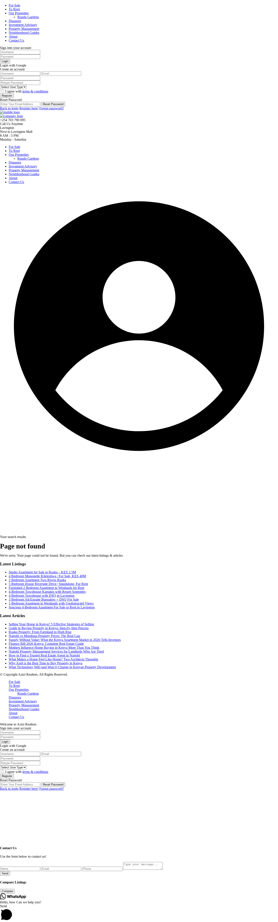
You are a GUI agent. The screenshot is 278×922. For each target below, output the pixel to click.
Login (5, 61)
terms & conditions (35, 91)
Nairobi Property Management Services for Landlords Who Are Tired (56, 651)
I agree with (26, 91)
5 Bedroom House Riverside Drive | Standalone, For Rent (48, 584)
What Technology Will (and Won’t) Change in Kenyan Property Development (62, 667)
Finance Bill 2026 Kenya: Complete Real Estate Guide (46, 644)
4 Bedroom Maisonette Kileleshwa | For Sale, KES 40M (47, 576)
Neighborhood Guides (24, 32)
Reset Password (53, 104)
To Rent (14, 9)
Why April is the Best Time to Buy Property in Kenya (45, 663)
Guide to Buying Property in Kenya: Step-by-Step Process (49, 628)
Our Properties (19, 13)
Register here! (28, 108)
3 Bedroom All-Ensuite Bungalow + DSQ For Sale (44, 599)
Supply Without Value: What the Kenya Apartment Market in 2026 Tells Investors (65, 640)
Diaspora (15, 21)
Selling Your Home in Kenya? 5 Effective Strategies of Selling (51, 624)
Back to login (9, 108)
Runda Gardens (28, 17)
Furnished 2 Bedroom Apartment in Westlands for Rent (46, 588)
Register (7, 95)
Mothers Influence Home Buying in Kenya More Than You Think (54, 647)
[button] (139, 913)
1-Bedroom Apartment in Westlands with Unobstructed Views (51, 603)
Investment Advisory (23, 25)
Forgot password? (51, 108)
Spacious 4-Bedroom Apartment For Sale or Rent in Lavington (52, 607)
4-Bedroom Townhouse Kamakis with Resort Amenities (47, 592)
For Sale (14, 5)
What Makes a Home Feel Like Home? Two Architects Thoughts (53, 659)
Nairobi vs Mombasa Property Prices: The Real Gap (44, 636)
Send (5, 873)
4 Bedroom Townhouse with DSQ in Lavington (41, 595)
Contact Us (16, 40)
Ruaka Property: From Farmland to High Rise (40, 632)
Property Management (24, 29)
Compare (7, 891)
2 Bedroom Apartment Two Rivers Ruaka (37, 580)
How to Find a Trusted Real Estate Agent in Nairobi (44, 655)
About (13, 36)
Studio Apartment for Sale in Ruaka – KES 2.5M (42, 572)
